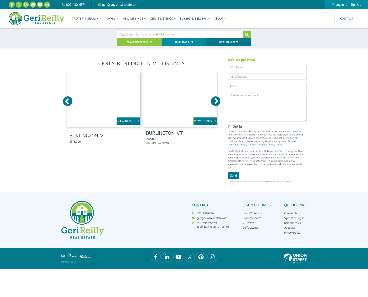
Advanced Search (138, 42)
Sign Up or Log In (294, 218)
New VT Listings (252, 213)
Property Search (252, 218)
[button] (247, 34)
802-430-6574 (76, 5)
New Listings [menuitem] (133, 18)
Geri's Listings (251, 227)
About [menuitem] (219, 18)
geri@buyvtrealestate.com (120, 5)
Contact (346, 18)
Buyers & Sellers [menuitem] (193, 18)
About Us (289, 227)
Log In (339, 5)
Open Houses (227, 42)
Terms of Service (282, 181)
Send (233, 175)
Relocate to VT (292, 222)
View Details (127, 121)
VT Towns (248, 222)
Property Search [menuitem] (85, 18)
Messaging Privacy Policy (269, 144)
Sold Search (183, 42)
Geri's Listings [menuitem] (161, 18)
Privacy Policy (247, 144)
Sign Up (356, 5)
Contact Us (290, 213)
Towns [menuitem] (110, 18)
